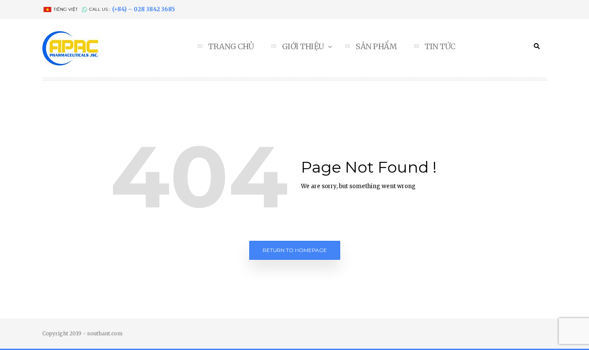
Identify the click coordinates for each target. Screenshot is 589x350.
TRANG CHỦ (231, 46)
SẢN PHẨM (376, 46)
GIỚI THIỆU (304, 46)
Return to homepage (295, 250)
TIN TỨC (440, 46)
